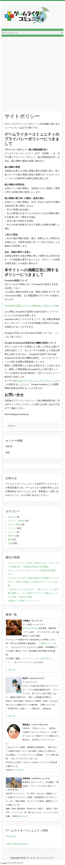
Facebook (10, 836)
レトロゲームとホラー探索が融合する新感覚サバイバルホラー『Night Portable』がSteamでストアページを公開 (33, 582)
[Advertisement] (32, 70)
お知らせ (12, 517)
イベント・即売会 (16, 521)
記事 (10, 543)
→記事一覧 (10, 670)
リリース (12, 528)
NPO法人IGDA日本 (31, 628)
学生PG (11, 536)
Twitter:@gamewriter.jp (17, 843)
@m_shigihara (18, 770)
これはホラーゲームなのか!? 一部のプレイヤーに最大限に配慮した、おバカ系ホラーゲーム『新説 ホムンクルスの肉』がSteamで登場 (33, 593)
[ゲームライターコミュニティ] (27, 16)
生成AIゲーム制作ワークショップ (23, 600)
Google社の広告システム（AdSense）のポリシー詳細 (31, 305)
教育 (10, 539)
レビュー (12, 532)
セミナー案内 (14, 524)
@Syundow (23, 816)
